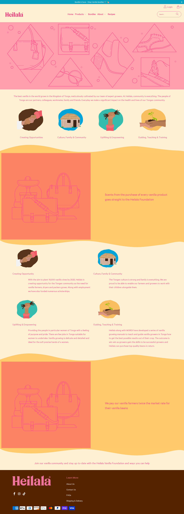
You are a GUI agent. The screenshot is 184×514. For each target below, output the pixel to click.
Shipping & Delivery (74, 500)
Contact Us (71, 489)
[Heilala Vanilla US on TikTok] (24, 494)
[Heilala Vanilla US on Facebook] (15, 494)
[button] (80, 14)
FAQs (68, 495)
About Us (70, 484)
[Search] (177, 14)
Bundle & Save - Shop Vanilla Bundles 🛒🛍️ (92, 2)
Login (170, 6)
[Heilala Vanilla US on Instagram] (19, 494)
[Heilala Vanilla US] (10, 14)
